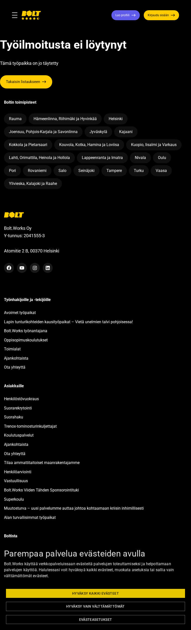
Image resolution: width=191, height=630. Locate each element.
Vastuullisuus (16, 480)
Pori (12, 170)
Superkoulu (14, 499)
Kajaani (126, 131)
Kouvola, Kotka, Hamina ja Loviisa (89, 144)
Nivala (140, 157)
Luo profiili (122, 15)
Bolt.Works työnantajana (25, 330)
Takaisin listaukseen (23, 81)
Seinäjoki (86, 170)
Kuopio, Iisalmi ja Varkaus (154, 144)
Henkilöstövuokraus (21, 398)
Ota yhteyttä (14, 367)
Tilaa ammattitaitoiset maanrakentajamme (42, 462)
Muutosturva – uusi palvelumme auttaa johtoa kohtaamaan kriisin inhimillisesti (74, 508)
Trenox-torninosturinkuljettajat (30, 426)
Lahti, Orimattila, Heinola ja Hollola (39, 157)
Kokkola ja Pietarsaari (28, 144)
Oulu (162, 157)
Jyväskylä (98, 131)
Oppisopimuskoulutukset (26, 340)
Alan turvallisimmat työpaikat (30, 517)
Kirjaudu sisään (158, 15)
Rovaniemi (37, 170)
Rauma (15, 118)
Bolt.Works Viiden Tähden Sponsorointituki (42, 490)
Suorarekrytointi (18, 408)
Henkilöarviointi (17, 472)
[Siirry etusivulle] (31, 15)
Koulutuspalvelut (19, 435)
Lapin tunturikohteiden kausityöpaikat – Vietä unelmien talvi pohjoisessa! (68, 321)
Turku (139, 170)
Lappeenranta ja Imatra (102, 157)
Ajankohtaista (16, 358)
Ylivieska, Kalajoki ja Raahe (33, 183)
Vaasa (161, 170)
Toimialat (12, 349)
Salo (62, 170)
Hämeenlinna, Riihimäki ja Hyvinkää (65, 118)
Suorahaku (13, 417)
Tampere (114, 170)
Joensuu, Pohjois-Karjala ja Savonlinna (43, 131)
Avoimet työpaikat (20, 312)
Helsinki (116, 118)
